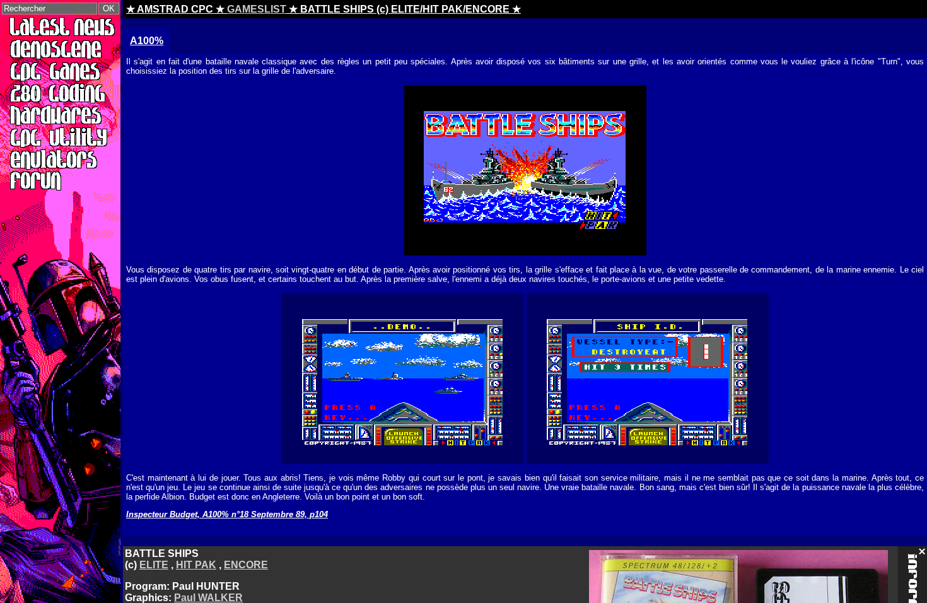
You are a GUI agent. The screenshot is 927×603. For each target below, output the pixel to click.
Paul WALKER (208, 597)
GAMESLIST (256, 9)
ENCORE (246, 564)
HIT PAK (196, 564)
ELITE (153, 564)
